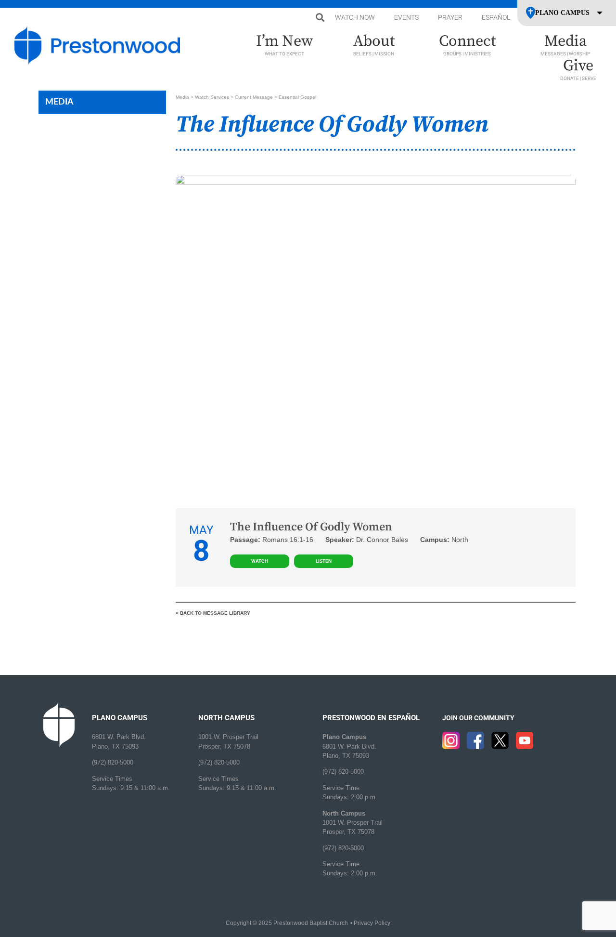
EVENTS (406, 17)
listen (324, 561)
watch (259, 561)
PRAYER (450, 17)
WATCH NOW (355, 17)
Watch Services (212, 97)
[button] (320, 18)
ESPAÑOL (496, 17)
